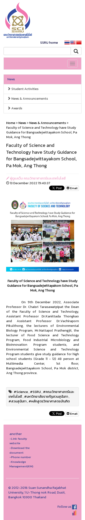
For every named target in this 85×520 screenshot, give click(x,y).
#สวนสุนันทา (17, 401)
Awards (16, 108)
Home (10, 122)
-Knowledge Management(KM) (21, 464)
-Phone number (20, 457)
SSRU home (49, 42)
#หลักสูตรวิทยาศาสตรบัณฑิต (49, 401)
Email (73, 188)
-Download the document (19, 450)
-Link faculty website (18, 441)
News (11, 79)
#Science (21, 391)
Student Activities (24, 88)
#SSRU (35, 391)
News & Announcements (29, 98)
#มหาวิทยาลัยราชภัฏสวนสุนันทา (46, 396)
